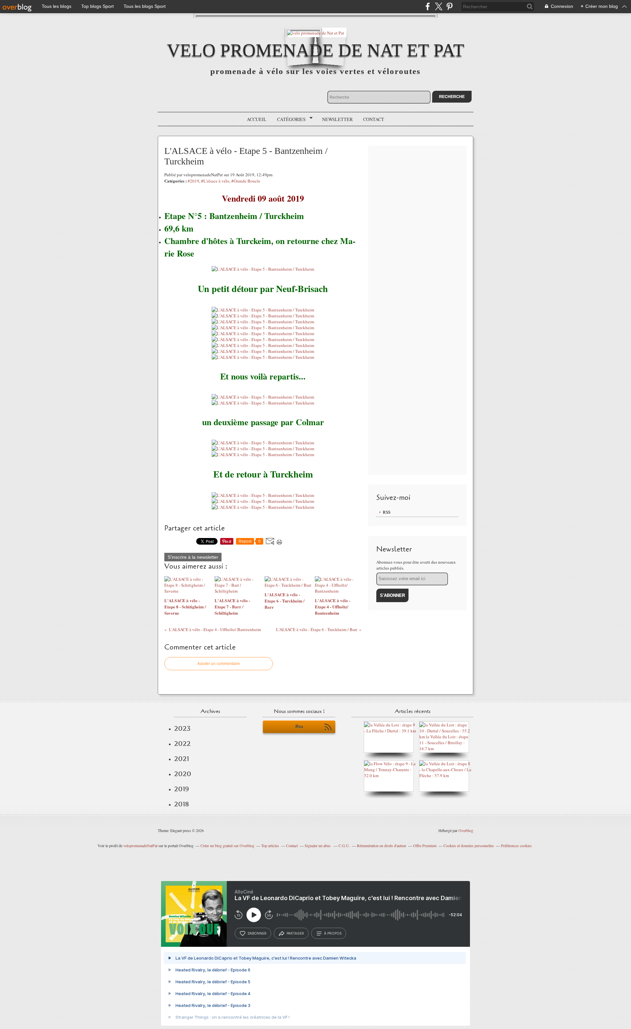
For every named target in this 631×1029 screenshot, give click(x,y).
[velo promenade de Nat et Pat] (315, 32)
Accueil (257, 119)
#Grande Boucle (245, 181)
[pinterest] (449, 6)
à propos (332, 933)
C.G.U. (344, 845)
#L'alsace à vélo (215, 181)
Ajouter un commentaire (218, 663)
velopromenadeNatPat (140, 845)
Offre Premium (424, 845)
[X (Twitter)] (438, 6)
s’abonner (257, 933)
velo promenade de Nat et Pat (315, 50)
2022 (182, 743)
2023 (182, 728)
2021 (181, 759)
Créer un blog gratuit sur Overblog (227, 845)
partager (295, 933)
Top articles (270, 845)
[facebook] (428, 6)
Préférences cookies (516, 845)
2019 (181, 789)
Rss (299, 726)
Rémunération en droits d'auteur (381, 845)
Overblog (465, 830)
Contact (373, 119)
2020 (182, 774)
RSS (386, 512)
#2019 (193, 181)
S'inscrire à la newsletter (193, 557)
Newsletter (337, 119)
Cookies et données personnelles (468, 845)
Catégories (289, 119)
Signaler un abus (318, 845)
